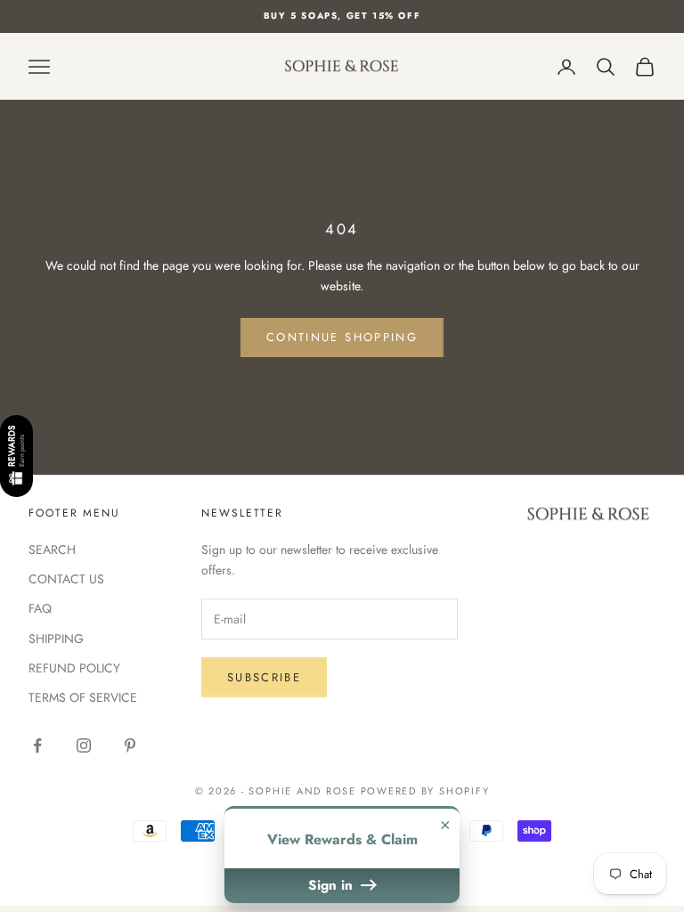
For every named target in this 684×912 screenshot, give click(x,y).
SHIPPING (56, 638)
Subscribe (264, 677)
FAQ (40, 608)
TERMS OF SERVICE (82, 697)
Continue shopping (342, 337)
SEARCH (52, 549)
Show (16, 457)
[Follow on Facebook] (37, 745)
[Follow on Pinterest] (130, 745)
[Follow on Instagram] (84, 745)
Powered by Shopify (425, 791)
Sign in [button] (332, 885)
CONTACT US (66, 579)
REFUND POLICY (74, 668)
